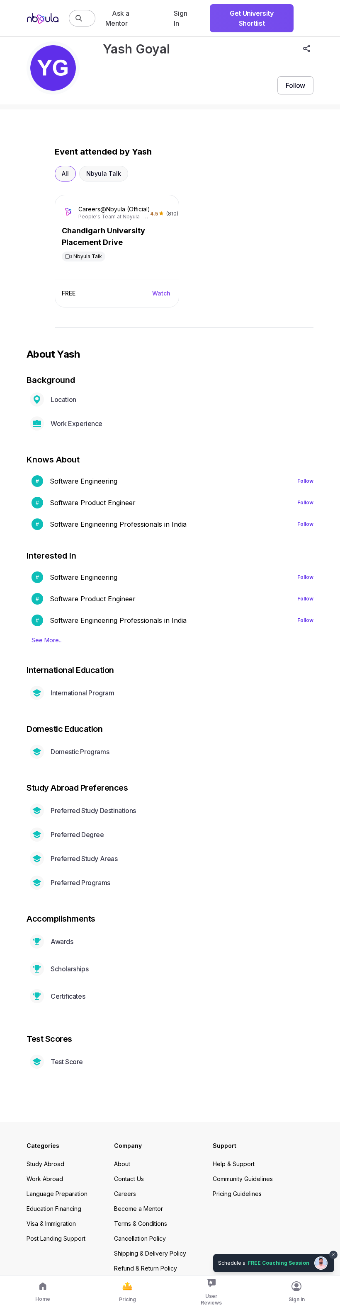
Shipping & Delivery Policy (150, 1253)
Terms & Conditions (140, 1223)
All (65, 173)
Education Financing (54, 1208)
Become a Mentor (138, 1208)
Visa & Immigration (51, 1223)
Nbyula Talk (103, 173)
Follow (305, 481)
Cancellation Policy (140, 1238)
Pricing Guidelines (237, 1193)
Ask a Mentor (117, 18)
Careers (125, 1193)
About (122, 1163)
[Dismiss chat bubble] (332, 1250)
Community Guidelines (243, 1178)
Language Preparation (57, 1193)
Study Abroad (45, 1163)
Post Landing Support (56, 1238)
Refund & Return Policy (145, 1268)
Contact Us (129, 1178)
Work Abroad (45, 1178)
